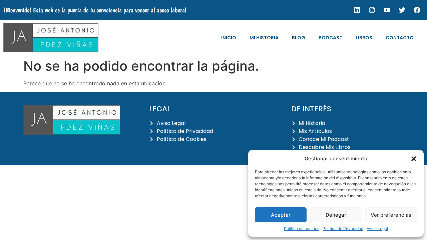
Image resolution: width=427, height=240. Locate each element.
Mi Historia (264, 37)
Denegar (336, 215)
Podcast (330, 37)
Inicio (228, 37)
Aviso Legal (377, 228)
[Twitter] (402, 10)
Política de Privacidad (343, 228)
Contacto (400, 37)
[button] (413, 158)
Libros (364, 37)
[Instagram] (372, 10)
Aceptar (281, 215)
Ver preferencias (391, 215)
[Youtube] (387, 10)
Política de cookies (301, 228)
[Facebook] (417, 10)
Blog (298, 37)
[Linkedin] (357, 10)
